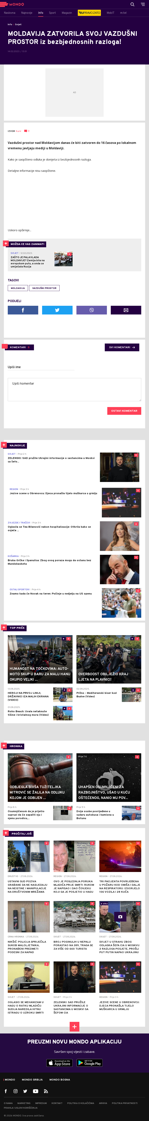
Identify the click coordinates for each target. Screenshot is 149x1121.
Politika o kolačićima (80, 1103)
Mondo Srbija (32, 1079)
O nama (8, 1103)
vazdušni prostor (44, 288)
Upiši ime (14, 367)
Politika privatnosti (125, 1103)
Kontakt (57, 1103)
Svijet (18, 24)
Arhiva (103, 1103)
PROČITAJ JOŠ (22, 834)
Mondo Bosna (59, 1079)
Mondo (10, 1079)
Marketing (23, 1103)
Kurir (18, 131)
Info (10, 24)
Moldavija (18, 288)
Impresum (41, 1103)
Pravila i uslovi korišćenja (20, 1108)
